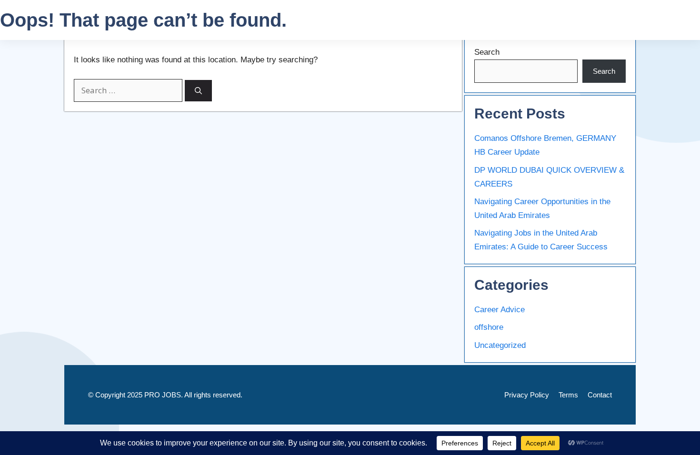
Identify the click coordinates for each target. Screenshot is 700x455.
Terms (568, 395)
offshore (488, 327)
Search (487, 52)
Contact (600, 395)
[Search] (198, 90)
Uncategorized (500, 345)
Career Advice (499, 309)
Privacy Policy (526, 395)
